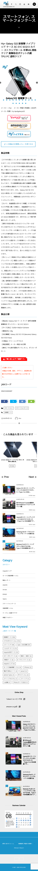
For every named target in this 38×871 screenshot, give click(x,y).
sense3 (24, 671)
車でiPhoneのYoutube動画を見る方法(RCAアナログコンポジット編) (25, 504)
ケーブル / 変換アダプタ (10, 613)
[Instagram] (20, 4)
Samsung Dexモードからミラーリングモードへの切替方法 (25, 533)
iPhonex (27, 667)
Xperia (4, 599)
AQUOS (5, 585)
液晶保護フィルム (8, 608)
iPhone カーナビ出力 (21, 682)
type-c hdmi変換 (24, 645)
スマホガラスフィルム (12, 641)
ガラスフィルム (23, 675)
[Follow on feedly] (28, 4)
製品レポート (6, 580)
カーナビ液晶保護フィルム (10, 576)
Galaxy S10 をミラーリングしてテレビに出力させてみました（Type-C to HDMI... (25, 490)
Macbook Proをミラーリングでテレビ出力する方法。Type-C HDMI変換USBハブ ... (25, 546)
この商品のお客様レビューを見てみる (19, 144)
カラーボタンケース (10, 656)
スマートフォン (9, 408)
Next (37, 83)
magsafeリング (7, 571)
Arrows (12, 466)
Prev (6, 476)
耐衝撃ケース (8, 412)
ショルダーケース (10, 648)
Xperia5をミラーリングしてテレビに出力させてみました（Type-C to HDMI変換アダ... (25, 519)
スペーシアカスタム (10, 679)
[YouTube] (24, 4)
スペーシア (25, 679)
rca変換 (7, 682)
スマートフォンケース (22, 408)
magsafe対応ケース (11, 652)
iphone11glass (9, 675)
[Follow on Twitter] (15, 4)
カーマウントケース (23, 660)
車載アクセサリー (8, 617)
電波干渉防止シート (10, 671)
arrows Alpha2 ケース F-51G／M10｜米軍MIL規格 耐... (12, 460)
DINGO (5, 594)
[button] (34, 4)
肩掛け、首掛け (26, 656)
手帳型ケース (9, 660)
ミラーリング (9, 645)
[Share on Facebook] (11, 4)
